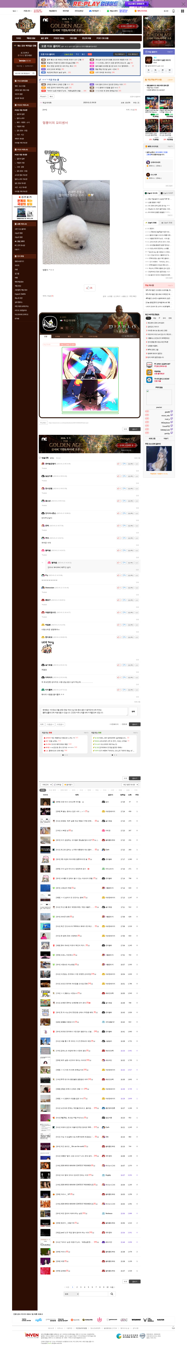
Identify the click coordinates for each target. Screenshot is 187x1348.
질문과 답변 (20, 114)
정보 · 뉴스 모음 (20, 86)
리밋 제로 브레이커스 (22, 306)
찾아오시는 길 (124, 1328)
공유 (104, 296)
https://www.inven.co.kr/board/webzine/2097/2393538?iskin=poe (68, 423)
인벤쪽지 (62, 328)
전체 (42, 790)
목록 (127, 110)
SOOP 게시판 (19, 98)
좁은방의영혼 (110, 1108)
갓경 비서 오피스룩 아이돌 (68, 802)
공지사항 (135, 1328)
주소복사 (43, 423)
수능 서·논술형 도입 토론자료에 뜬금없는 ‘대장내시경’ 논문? (81, 1137)
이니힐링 (67, 328)
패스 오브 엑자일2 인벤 (27, 46)
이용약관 (69, 1328)
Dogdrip (108, 1175)
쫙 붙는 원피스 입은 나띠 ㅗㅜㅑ (70, 811)
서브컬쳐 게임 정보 (21, 290)
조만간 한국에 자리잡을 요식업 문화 (72, 984)
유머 (73, 790)
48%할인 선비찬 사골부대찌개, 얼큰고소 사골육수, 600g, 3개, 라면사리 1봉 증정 (159, 298)
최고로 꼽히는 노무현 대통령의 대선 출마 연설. (76, 850)
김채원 (61, 1271)
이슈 (52, 790)
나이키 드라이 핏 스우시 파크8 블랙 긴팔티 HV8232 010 (159, 306)
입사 (107, 802)
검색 (33, 73)
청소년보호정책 (95, 1328)
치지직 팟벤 (18, 94)
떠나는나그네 (110, 1166)
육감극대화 (47, 103)
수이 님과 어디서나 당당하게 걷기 (71, 869)
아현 (60, 1261)
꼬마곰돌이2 (110, 1022)
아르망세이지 (110, 811)
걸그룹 (17, 274)
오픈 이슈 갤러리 (20, 229)
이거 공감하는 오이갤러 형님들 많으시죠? (74, 840)
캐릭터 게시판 (19, 139)
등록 (133, 711)
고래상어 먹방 (63, 888)
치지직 (17, 265)
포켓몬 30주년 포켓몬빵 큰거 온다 (71, 1003)
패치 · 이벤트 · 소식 (23, 122)
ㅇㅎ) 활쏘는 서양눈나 (66, 993)
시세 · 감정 (20, 167)
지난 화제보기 (120, 54)
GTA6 (17, 319)
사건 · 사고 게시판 (21, 187)
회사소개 (51, 1328)
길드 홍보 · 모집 (22, 131)
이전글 (59, 724)
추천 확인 (132, 296)
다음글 (49, 724)
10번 (67, 344)
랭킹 (69, 336)
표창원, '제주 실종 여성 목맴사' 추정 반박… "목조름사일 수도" (81, 821)
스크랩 (109, 296)
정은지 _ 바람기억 (65, 1223)
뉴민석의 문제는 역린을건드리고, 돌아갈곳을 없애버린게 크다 (81, 1108)
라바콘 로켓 (63, 917)
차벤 (16, 270)
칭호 (81, 336)
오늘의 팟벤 (18, 237)
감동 (128, 790)
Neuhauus (109, 1213)
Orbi (107, 1137)
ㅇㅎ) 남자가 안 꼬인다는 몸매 (69, 897)
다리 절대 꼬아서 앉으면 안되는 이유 (72, 1175)
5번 (62, 344)
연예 (64, 790)
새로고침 (137, 458)
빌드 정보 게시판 (20, 183)
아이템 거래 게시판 (21, 143)
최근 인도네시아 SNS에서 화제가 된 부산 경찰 (75, 926)
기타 (135, 790)
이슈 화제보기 (133, 54)
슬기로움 (109, 821)
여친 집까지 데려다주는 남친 (69, 1213)
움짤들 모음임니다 (65, 1022)
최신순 (58, 458)
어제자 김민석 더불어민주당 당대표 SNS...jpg (75, 1127)
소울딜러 (109, 1041)
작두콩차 (109, 1156)
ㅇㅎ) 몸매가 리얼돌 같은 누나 (69, 1099)
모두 (73, 344)
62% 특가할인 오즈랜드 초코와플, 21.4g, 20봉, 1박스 (159, 290)
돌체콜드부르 (110, 840)
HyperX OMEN (20, 294)
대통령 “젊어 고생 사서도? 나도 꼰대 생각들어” (76, 1156)
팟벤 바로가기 (19, 261)
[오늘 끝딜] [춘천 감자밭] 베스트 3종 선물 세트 (159, 302)
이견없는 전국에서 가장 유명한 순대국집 (73, 974)
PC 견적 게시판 (20, 245)
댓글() (134, 110)
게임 (97, 790)
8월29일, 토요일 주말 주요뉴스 (70, 1118)
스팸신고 (124, 296)
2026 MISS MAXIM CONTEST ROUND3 (73, 1166)
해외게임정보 (19, 282)
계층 (120, 790)
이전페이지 (114, 724)
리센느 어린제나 (64, 955)
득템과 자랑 (20, 126)
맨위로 (124, 724)
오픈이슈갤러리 (135, 97)
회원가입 (19, 66)
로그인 (166, 11)
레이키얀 (109, 1242)
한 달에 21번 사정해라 (66, 936)
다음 (111, 1287)
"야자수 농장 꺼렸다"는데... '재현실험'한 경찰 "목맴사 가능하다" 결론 (84, 1242)
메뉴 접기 (129, 336)
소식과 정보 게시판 (21, 175)
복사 (51, 96)
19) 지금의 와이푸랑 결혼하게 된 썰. (72, 859)
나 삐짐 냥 (62, 830)
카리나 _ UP (63, 1194)
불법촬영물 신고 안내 (110, 1328)
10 (107, 1287)
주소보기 (43, 96)
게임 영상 (18, 286)
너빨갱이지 (109, 888)
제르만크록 (109, 993)
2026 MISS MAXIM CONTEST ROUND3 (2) (74, 1185)
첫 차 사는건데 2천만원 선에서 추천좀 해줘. (74, 1012)
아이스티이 (109, 869)
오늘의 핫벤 (18, 233)
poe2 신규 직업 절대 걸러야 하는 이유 (72, 1233)
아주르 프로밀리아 (21, 310)
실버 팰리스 (18, 302)
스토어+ (170, 80)
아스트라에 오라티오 (21, 314)
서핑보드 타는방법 (65, 965)
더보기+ (86, 733)
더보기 (72, 328)
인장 (45, 336)
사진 (112, 790)
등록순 (52, 458)
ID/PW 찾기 (29, 66)
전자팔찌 (109, 859)
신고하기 (117, 296)
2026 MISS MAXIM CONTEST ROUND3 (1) (74, 1204)
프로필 (57, 336)
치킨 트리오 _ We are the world (70, 1146)
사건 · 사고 (20, 135)
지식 (104, 790)
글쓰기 (134, 778)
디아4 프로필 (93, 336)
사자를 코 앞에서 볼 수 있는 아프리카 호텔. (74, 878)
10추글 (58, 785)
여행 (16, 278)
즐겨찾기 (69, 785)
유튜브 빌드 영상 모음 (22, 90)
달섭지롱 (109, 1118)
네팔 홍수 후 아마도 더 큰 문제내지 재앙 (73, 1041)
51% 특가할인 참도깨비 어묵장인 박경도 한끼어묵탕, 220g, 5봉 (159, 294)
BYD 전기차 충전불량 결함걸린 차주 (72, 1079)
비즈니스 (60, 1328)
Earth (107, 850)
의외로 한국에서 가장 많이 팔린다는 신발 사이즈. (76, 1032)
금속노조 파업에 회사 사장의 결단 (71, 1051)
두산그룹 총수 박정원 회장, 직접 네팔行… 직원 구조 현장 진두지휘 (83, 907)
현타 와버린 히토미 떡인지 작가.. (70, 945)
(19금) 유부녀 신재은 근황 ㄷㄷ (70, 1089)
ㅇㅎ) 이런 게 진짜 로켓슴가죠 (69, 1070)
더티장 (108, 830)
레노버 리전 (18, 298)
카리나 (61, 1252)
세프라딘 (109, 1060)
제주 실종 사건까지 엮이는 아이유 (71, 1060)
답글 (137, 470)
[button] (62, 755)
